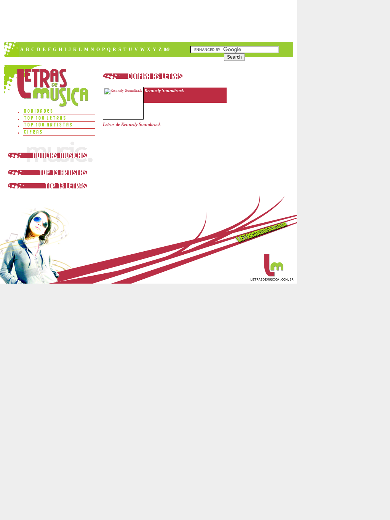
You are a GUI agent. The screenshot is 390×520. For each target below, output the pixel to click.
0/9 (166, 49)
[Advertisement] (148, 21)
